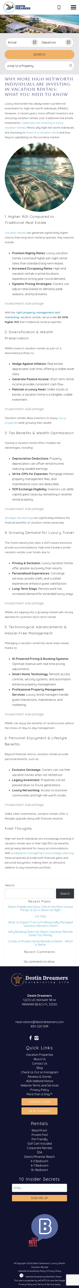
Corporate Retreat (39, 1148)
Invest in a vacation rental (42, 132)
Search (39, 54)
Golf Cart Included (39, 1143)
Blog (40, 1068)
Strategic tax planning (18, 518)
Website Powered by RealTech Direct (43, 1276)
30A (39, 1152)
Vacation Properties (39, 1054)
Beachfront (39, 1130)
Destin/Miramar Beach (39, 1157)
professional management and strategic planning (42, 853)
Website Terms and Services (40, 1085)
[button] (73, 7)
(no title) (40, 916)
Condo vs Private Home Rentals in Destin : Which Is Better (40, 942)
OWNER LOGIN (39, 1102)
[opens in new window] (30, 1038)
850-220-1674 (39, 1026)
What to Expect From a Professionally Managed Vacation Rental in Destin (40, 923)
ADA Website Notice (39, 1081)
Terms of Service (45, 1284)
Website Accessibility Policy (32, 1271)
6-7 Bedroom (39, 1165)
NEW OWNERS (39, 1111)
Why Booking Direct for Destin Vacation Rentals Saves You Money (40, 933)
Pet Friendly (39, 1139)
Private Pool (40, 1135)
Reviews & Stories (39, 1076)
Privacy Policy (39, 1090)
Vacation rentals (15, 232)
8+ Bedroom (39, 1170)
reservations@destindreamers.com (39, 1022)
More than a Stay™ (39, 1094)
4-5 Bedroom (39, 1161)
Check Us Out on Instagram (39, 1072)
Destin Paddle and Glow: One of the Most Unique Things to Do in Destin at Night (40, 908)
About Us (39, 1059)
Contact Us (39, 1063)
